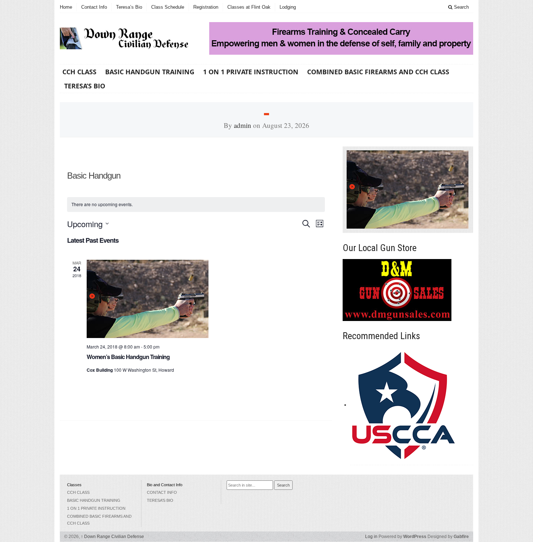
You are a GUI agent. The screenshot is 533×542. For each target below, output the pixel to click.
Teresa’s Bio (129, 7)
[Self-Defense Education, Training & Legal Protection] (404, 405)
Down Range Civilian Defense (112, 536)
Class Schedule (167, 7)
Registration (205, 7)
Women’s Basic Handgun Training (128, 357)
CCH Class (79, 71)
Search (461, 7)
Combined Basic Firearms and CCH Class (378, 71)
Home (66, 7)
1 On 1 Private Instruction (250, 71)
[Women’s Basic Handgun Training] (206, 299)
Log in (371, 536)
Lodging (288, 7)
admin (242, 125)
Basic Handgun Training (149, 71)
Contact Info (94, 7)
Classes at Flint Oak (248, 7)
